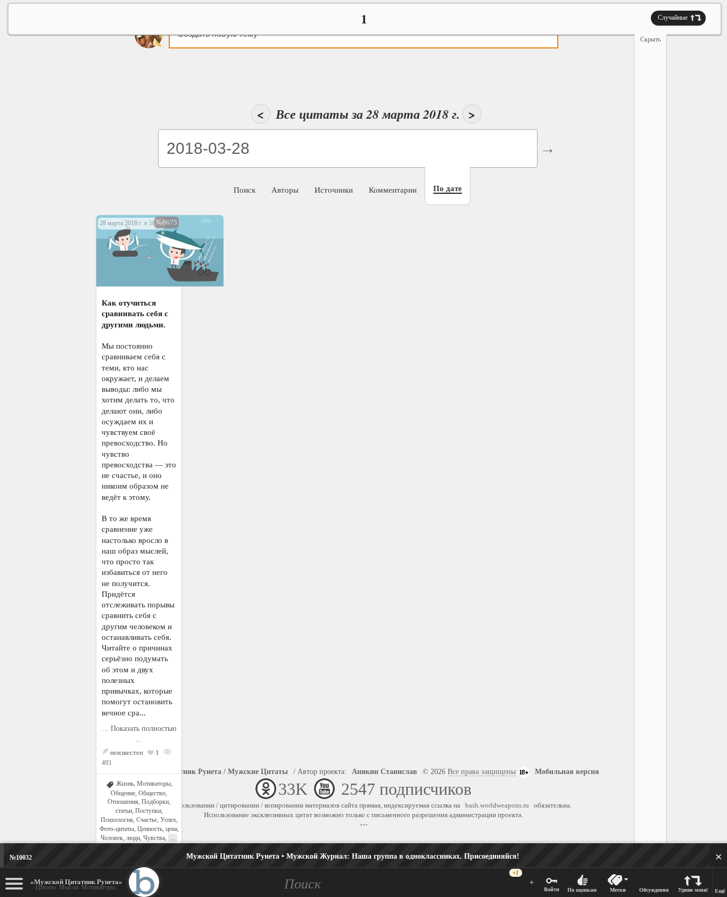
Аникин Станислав (384, 772)
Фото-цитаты (117, 829)
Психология (117, 820)
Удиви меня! (693, 890)
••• (364, 825)
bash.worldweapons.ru (497, 805)
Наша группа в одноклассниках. (352, 856)
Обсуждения (653, 890)
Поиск (244, 189)
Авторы (285, 189)
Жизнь (125, 783)
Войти (551, 889)
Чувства (154, 838)
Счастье (146, 820)
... (172, 838)
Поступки (148, 810)
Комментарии (393, 189)
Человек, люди (120, 838)
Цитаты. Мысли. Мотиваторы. (76, 884)
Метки (618, 890)
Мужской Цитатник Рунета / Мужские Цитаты (208, 772)
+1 (516, 873)
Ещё (720, 891)
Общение (123, 793)
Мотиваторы (154, 783)
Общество (152, 793)
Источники (334, 189)
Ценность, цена (157, 829)
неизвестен (126, 752)
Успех (168, 820)
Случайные (673, 17)
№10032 (21, 857)
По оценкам (582, 890)
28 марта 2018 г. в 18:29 (131, 223)
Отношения (123, 801)
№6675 (166, 222)
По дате (447, 188)
